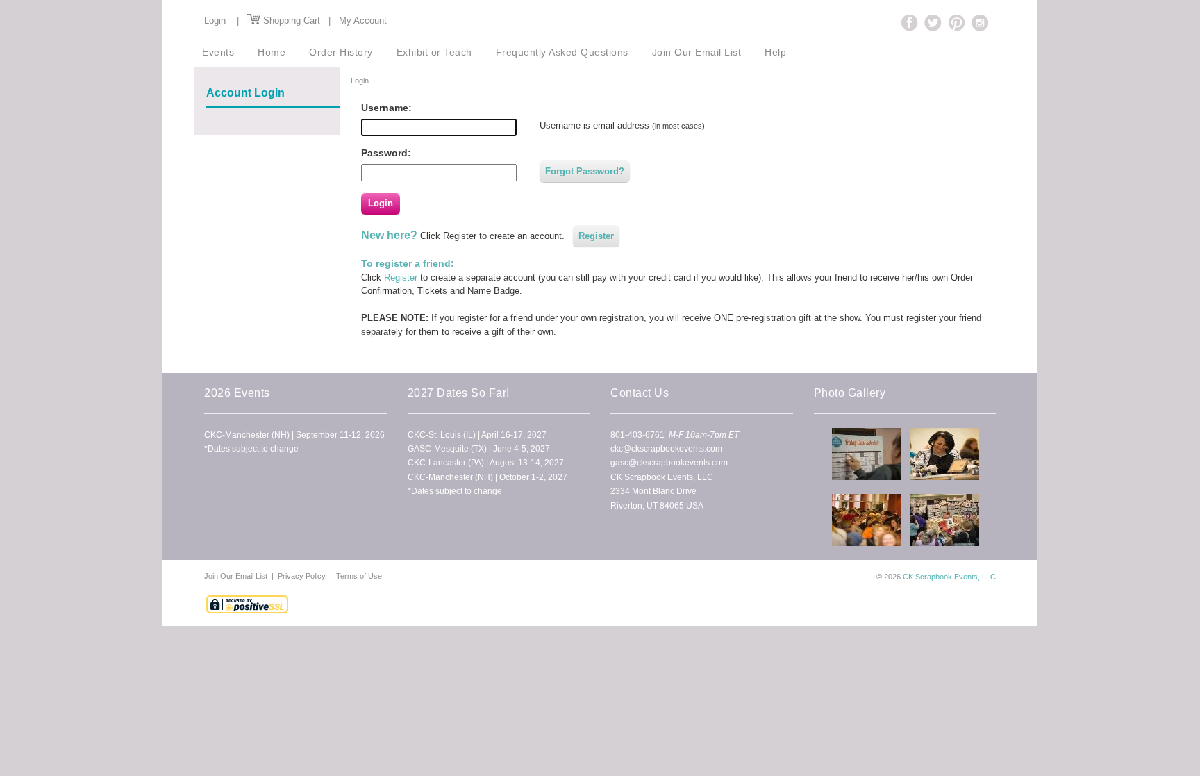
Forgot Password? (584, 171)
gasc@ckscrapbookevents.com (669, 463)
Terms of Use (359, 576)
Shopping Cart (290, 20)
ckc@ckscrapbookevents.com (666, 449)
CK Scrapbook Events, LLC (949, 576)
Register (596, 236)
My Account (363, 20)
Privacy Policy (302, 576)
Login (215, 20)
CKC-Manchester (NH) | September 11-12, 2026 (294, 435)
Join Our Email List (236, 576)
